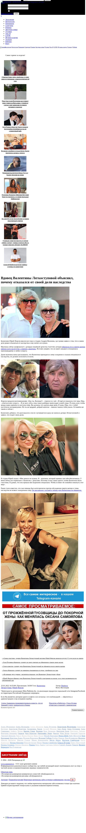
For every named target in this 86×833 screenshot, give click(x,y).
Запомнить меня (16, 11)
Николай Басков (30, 743)
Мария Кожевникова (40, 740)
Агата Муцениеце (8, 727)
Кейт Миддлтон (75, 736)
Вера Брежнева (49, 731)
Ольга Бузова (64, 742)
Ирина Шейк (64, 736)
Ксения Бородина (30, 738)
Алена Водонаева (22, 727)
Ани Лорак (61, 729)
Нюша (39, 743)
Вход (7, 44)
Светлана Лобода (52, 745)
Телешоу (8, 40)
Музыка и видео (11, 38)
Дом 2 (18, 736)
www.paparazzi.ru (7, 764)
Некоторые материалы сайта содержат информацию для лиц (49, 780)
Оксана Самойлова (49, 743)
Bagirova (64, 686)
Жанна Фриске (27, 736)
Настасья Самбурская (70, 740)
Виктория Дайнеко (77, 731)
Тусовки (8, 32)
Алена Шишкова (36, 727)
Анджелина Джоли (34, 729)
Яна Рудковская (15, 747)
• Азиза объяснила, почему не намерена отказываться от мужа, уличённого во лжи (30, 670)
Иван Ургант (39, 736)
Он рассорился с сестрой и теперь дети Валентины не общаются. (57, 490)
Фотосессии (10, 22)
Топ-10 (8, 34)
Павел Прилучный (78, 743)
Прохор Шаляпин (22, 745)
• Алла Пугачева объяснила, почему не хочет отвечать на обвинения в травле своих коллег (32, 662)
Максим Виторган (8, 740)
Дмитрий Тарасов (77, 733)
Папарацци (9, 24)
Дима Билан (64, 733)
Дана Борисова (31, 733)
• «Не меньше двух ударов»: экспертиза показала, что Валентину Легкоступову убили (31, 674)
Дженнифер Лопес (44, 733)
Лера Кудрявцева (71, 738)
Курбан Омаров (58, 738)
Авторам (4, 780)
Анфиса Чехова (16, 731)
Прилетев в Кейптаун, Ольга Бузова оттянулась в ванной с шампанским (63, 704)
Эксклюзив (9, 19)
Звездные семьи (11, 30)
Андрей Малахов (50, 729)
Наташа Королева (17, 743)
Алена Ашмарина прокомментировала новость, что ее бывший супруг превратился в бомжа (22, 704)
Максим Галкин (23, 740)
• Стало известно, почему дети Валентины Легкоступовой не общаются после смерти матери (33, 666)
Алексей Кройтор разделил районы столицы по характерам (15, 266)
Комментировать (77, 710)
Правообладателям (16, 780)
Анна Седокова (73, 729)
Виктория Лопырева (9, 733)
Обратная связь (7, 772)
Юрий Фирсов (18, 688)
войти (16, 13)
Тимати (75, 745)
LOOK (8, 36)
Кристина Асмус (16, 738)
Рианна (32, 745)
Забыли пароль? (7, 13)
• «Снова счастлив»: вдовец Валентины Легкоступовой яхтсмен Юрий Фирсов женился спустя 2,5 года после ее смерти (42, 658)
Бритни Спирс (29, 731)
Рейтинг (8, 42)
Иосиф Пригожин (51, 736)
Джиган (56, 733)
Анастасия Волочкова (66, 727)
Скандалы (9, 26)
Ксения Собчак (45, 738)
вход (2, 3)
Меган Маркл (55, 740)
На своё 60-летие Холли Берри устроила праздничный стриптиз (15, 220)
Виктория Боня (62, 731)
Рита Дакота (40, 745)
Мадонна (81, 738)
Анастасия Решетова (17, 729)
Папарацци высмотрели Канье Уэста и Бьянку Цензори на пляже (15, 174)
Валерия (39, 731)
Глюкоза (21, 733)
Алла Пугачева (50, 727)
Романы (8, 28)
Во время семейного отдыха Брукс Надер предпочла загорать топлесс (15, 152)
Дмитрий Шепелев (8, 736)
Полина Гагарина (7, 745)
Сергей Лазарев (65, 745)
